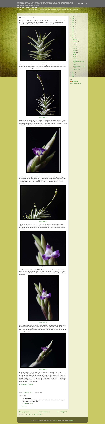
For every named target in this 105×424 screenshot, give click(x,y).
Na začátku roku (76, 69)
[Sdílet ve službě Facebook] (40, 392)
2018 (73, 31)
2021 (73, 26)
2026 (73, 16)
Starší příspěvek (62, 412)
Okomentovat (24, 406)
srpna (74, 46)
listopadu (75, 41)
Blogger (71, 420)
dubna (74, 54)
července (75, 48)
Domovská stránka (44, 412)
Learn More (80, 3)
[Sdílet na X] (38, 392)
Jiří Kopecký (75, 81)
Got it (87, 3)
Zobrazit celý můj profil (75, 83)
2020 (73, 28)
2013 (73, 74)
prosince (75, 39)
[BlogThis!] (37, 392)
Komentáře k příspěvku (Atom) (36, 414)
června (74, 50)
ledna (74, 60)
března (74, 56)
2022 (73, 24)
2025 (73, 18)
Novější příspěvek (24, 412)
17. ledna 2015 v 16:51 (28, 403)
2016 (73, 35)
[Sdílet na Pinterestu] (41, 392)
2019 (73, 30)
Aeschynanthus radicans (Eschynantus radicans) (78, 62)
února (74, 58)
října (74, 43)
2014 (73, 72)
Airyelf (55, 420)
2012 (73, 76)
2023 (73, 22)
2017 (73, 33)
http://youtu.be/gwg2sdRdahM (26, 384)
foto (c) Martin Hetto (43, 62)
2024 (73, 20)
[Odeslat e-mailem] (36, 392)
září (74, 44)
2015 (73, 37)
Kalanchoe (75, 64)
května (74, 52)
